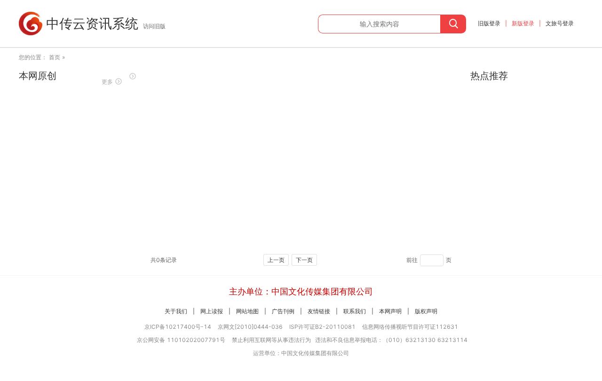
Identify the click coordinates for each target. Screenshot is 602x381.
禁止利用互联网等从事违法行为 (271, 339)
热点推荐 (489, 75)
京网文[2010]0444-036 (250, 326)
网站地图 (247, 311)
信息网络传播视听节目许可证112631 (410, 326)
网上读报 (211, 311)
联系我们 (354, 311)
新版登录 (523, 23)
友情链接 (319, 311)
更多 (107, 81)
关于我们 (176, 311)
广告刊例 (283, 311)
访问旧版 (154, 26)
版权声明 (426, 311)
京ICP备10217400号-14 (177, 326)
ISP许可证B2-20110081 (322, 326)
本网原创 (37, 75)
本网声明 (390, 311)
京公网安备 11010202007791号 (181, 339)
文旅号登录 (560, 23)
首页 (54, 57)
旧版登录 (489, 23)
